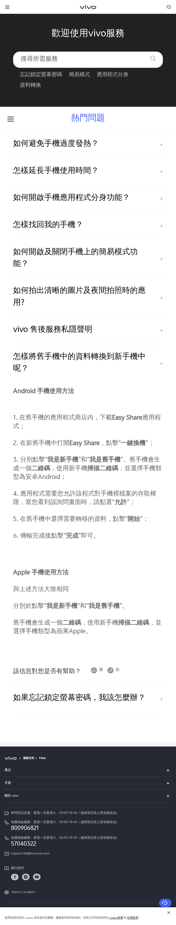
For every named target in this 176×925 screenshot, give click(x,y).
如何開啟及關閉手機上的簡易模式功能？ (75, 259)
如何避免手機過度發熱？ (56, 144)
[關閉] (168, 912)
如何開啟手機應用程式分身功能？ (71, 198)
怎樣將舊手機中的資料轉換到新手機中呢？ (79, 363)
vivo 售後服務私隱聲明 (52, 330)
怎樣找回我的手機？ (48, 226)
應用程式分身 (112, 75)
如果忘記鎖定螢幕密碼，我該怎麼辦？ (79, 699)
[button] (7, 7)
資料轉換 (30, 85)
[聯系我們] (165, 903)
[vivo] (11, 758)
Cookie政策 (116, 918)
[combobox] (88, 60)
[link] (15, 877)
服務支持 (28, 758)
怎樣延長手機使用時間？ (56, 171)
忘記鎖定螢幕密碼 (41, 75)
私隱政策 (132, 918)
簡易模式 (79, 75)
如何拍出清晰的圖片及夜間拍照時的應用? (79, 297)
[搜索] (153, 58)
